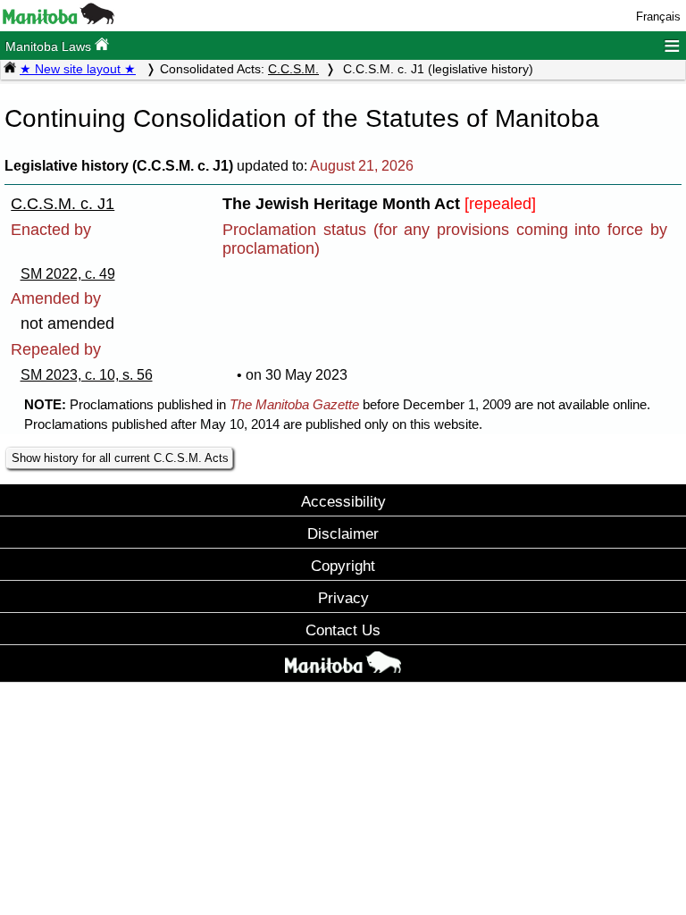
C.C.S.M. (293, 69)
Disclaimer (343, 533)
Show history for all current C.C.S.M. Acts (120, 458)
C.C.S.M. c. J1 (62, 204)
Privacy (343, 598)
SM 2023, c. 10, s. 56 (87, 374)
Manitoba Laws (50, 46)
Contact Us (343, 630)
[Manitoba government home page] (58, 20)
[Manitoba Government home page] (343, 666)
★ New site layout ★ (78, 69)
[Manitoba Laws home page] (10, 69)
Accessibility (343, 501)
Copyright (343, 566)
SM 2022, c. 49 (68, 273)
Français (658, 16)
